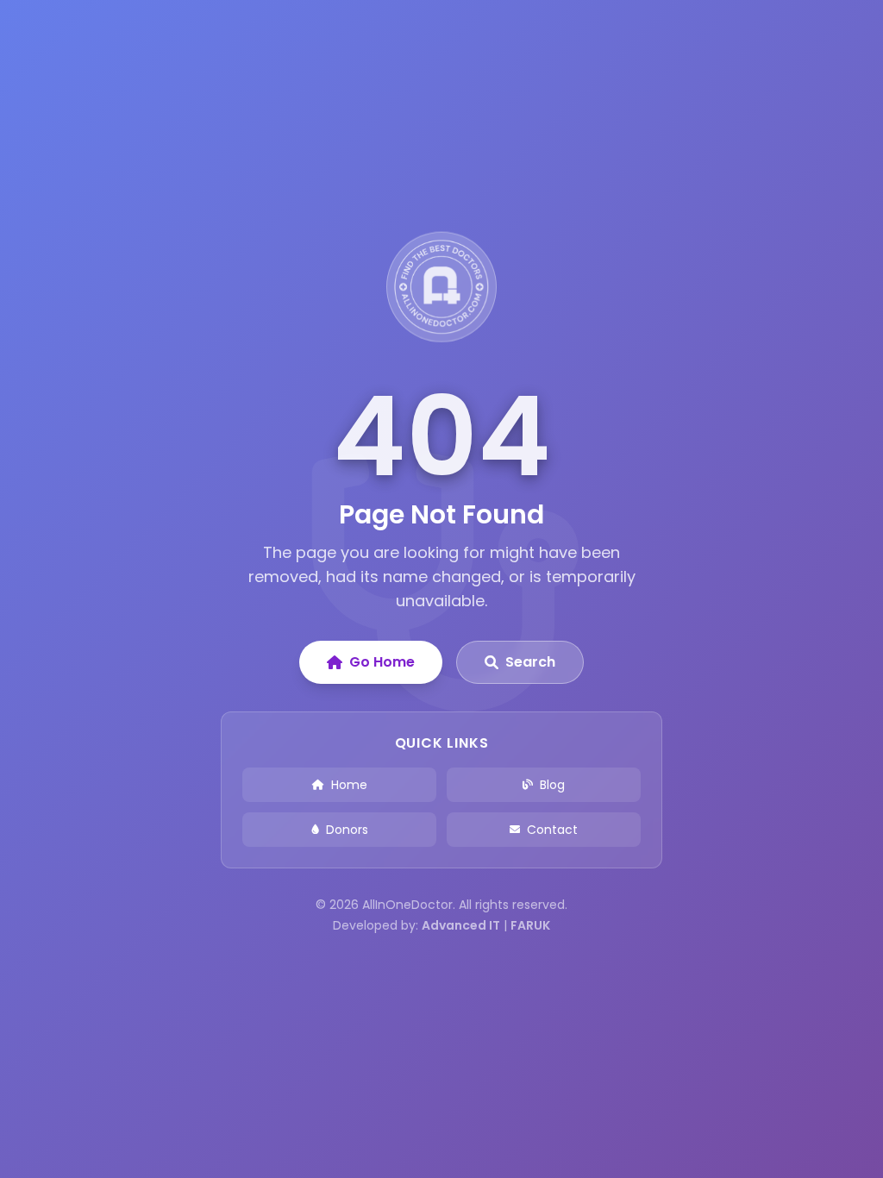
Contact (552, 829)
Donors (347, 829)
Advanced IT (461, 925)
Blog (552, 784)
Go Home (382, 662)
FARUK (530, 925)
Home (349, 784)
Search (530, 662)
